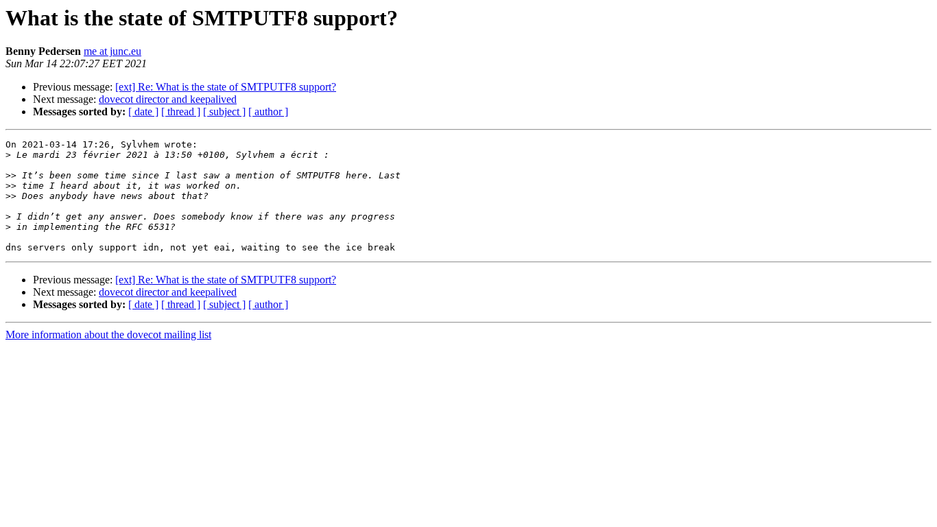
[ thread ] (180, 111)
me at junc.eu (112, 51)
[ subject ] (224, 111)
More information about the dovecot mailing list (108, 334)
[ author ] (268, 111)
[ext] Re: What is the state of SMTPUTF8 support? (225, 87)
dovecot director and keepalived (168, 99)
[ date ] (143, 111)
